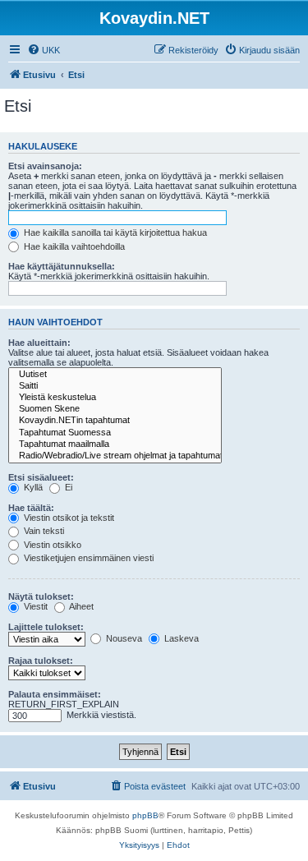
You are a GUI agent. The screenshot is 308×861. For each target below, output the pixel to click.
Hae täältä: (31, 508)
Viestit (34, 606)
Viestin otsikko (51, 545)
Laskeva (180, 638)
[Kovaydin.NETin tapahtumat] (115, 420)
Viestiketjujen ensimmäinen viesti (87, 558)
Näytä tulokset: (41, 596)
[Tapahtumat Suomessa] (115, 433)
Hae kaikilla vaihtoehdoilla (73, 246)
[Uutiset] (115, 374)
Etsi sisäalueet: (41, 477)
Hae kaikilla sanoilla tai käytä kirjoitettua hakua (114, 232)
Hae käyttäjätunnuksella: (61, 266)
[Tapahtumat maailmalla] (115, 444)
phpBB (145, 815)
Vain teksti (42, 531)
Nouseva (122, 638)
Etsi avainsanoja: (45, 166)
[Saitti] (115, 386)
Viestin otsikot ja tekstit (67, 518)
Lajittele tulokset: (46, 627)
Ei (67, 487)
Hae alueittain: (39, 343)
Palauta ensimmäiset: (54, 694)
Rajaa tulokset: (40, 660)
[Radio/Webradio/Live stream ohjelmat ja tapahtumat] (115, 456)
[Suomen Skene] (115, 409)
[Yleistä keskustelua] (115, 397)
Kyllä (32, 487)
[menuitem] (43, 50)
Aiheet (80, 606)
